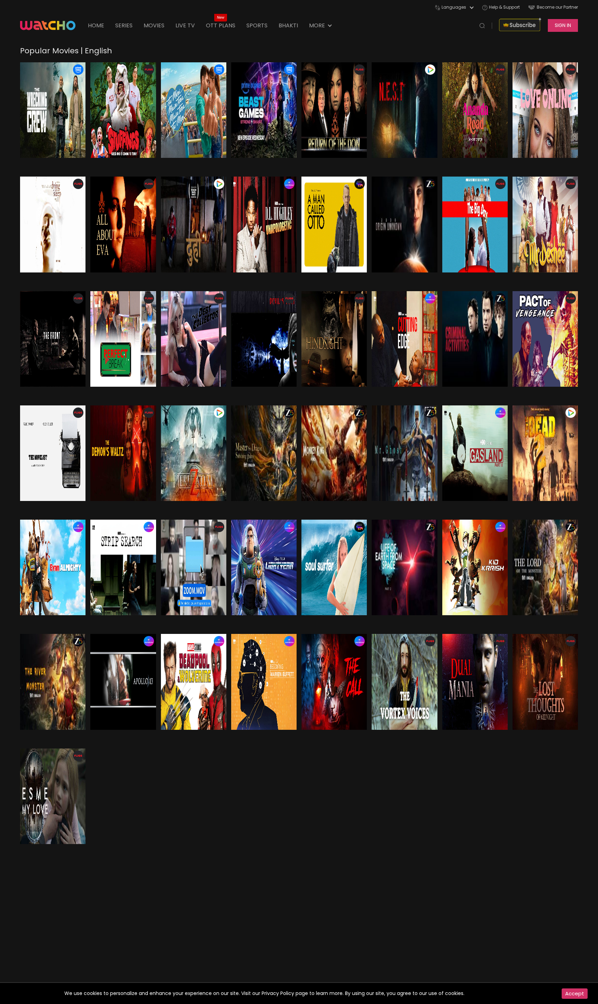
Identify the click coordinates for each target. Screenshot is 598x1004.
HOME (96, 25)
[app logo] (51, 25)
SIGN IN (563, 25)
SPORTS (257, 25)
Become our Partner (557, 7)
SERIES (124, 25)
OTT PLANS (220, 25)
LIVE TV (185, 25)
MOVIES (154, 25)
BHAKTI (288, 25)
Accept (574, 993)
